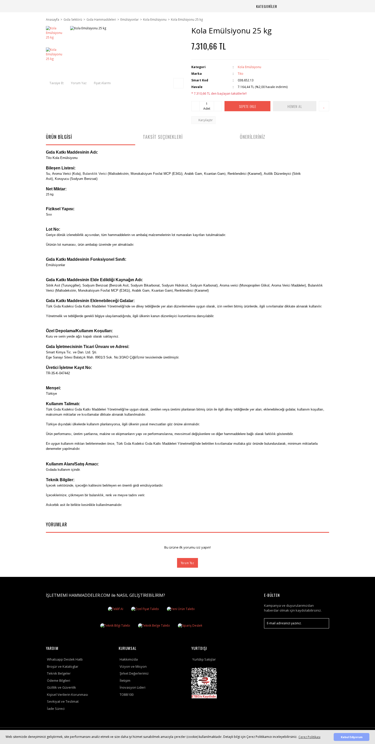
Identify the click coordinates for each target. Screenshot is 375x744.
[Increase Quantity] (218, 106)
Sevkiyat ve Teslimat (63, 701)
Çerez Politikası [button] (309, 737)
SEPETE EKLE (247, 106)
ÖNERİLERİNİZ (252, 136)
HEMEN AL (295, 106)
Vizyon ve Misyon (133, 666)
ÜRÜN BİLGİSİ (59, 136)
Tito (240, 73)
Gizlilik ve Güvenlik (61, 687)
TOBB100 (126, 694)
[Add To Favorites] (324, 106)
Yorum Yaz (187, 563)
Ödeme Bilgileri (58, 680)
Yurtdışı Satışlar (204, 659)
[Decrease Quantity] (195, 106)
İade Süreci (56, 708)
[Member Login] (306, 6)
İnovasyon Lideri (132, 687)
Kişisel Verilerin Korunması (67, 694)
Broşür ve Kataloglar (62, 666)
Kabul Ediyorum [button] (351, 737)
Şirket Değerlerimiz (134, 673)
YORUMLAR (56, 524)
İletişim (125, 680)
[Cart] (319, 6)
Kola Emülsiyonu (249, 67)
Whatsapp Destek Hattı (65, 659)
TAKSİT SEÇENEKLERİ (163, 136)
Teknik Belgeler (59, 673)
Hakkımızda (129, 659)
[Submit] (322, 623)
